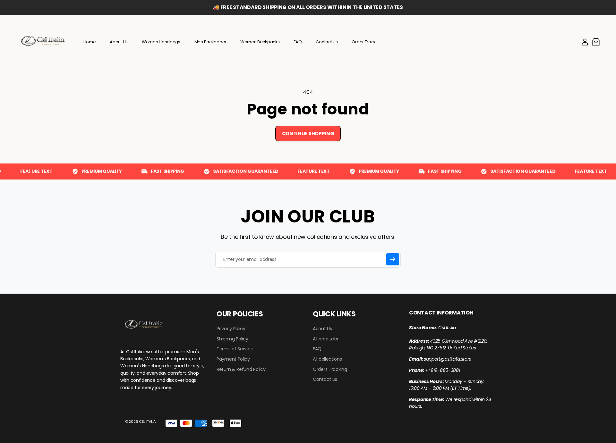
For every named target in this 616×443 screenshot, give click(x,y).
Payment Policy (233, 359)
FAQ (317, 349)
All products (325, 339)
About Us (322, 329)
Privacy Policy (231, 329)
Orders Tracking (330, 369)
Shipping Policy (232, 339)
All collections (327, 359)
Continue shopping (308, 133)
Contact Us (325, 379)
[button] (595, 42)
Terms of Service (235, 349)
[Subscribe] (392, 259)
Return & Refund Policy (241, 369)
